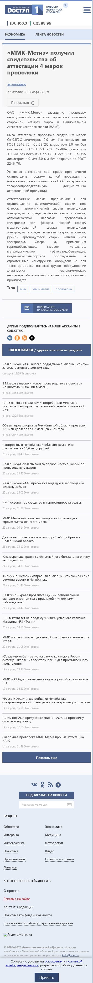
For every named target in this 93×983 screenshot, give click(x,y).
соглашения (53, 961)
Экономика (16, 85)
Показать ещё (46, 757)
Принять (46, 977)
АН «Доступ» (70, 955)
